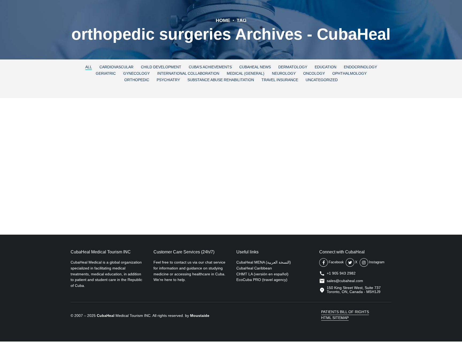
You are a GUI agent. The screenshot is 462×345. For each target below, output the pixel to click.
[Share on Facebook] (75, 204)
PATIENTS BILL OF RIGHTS (345, 312)
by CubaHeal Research (137, 163)
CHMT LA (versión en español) (262, 274)
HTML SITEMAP (335, 318)
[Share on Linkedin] (96, 204)
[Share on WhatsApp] (107, 204)
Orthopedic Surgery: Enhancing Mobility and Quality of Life (209, 143)
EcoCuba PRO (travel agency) (261, 280)
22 (181, 163)
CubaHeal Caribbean (254, 268)
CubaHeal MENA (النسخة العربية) (263, 262)
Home (223, 20)
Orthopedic (86, 126)
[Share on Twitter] (85, 204)
